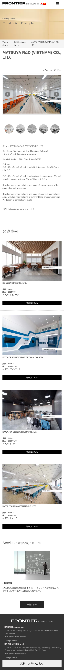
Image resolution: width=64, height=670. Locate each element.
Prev (7, 94)
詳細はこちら (32, 303)
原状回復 (8, 583)
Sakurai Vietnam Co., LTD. (14, 283)
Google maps (11, 641)
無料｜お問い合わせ (32, 663)
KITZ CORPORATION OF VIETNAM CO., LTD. (22, 357)
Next (56, 94)
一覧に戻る (32, 604)
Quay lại (48, 70)
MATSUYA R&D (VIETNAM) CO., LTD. (19, 506)
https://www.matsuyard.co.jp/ (21, 209)
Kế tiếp (57, 70)
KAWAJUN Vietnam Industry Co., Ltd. (19, 432)
